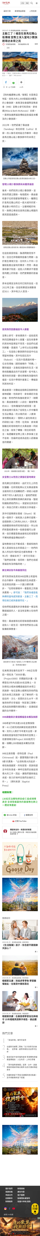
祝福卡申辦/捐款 (24, 1201)
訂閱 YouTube (20, 821)
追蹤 (8, 48)
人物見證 (32, 11)
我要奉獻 (13, 834)
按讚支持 (29, 815)
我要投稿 (9, 1191)
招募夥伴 (9, 1198)
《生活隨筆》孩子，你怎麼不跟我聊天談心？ (20, 946)
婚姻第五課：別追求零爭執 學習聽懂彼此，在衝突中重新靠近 (19, 982)
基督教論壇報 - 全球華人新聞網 (6, 3)
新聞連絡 (21, 1188)
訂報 (22, 3)
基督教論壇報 (20, 11)
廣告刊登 (21, 1191)
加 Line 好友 (11, 815)
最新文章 (7, 11)
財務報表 (9, 1201)
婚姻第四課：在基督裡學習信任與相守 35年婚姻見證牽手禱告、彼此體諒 (20, 1019)
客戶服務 (21, 1195)
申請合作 (9, 1195)
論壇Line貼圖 (8, 1214)
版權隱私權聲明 (23, 1198)
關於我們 (9, 1188)
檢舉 (36, 44)
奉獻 (27, 3)
